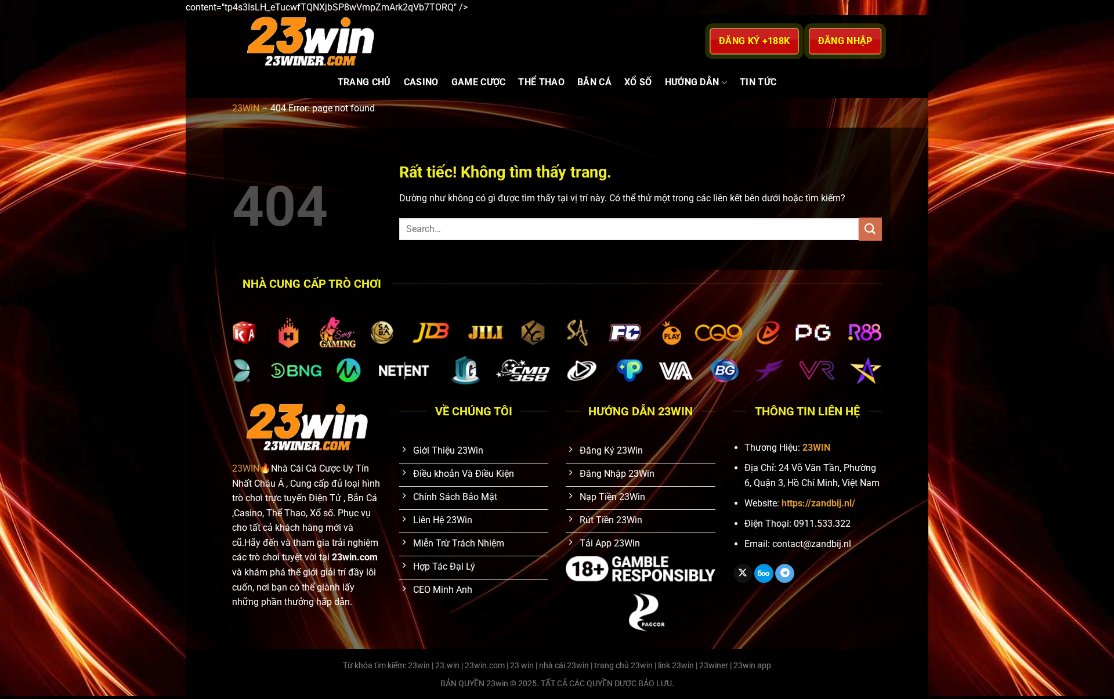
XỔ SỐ (638, 82)
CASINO (421, 82)
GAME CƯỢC (478, 82)
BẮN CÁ (594, 82)
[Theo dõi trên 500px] (763, 574)
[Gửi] (870, 229)
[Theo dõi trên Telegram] (784, 574)
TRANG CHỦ (364, 82)
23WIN (245, 108)
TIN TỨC (758, 82)
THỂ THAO (541, 82)
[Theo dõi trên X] (743, 574)
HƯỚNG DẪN (692, 82)
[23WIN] (382, 41)
